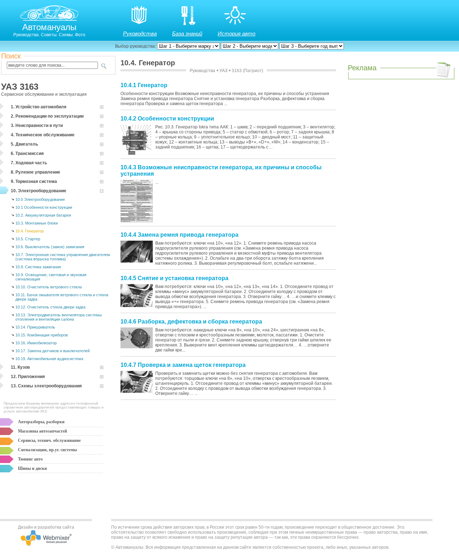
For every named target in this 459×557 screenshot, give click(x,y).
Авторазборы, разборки (41, 421)
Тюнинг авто (30, 459)
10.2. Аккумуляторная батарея (43, 215)
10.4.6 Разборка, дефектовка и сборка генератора (191, 321)
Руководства (140, 33)
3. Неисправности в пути (37, 125)
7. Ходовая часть (29, 162)
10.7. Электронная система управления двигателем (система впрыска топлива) (62, 256)
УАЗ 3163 (19, 86)
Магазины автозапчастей (42, 431)
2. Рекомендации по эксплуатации (47, 116)
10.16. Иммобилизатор (36, 343)
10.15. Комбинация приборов (41, 335)
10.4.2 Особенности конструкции (167, 118)
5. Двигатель (24, 144)
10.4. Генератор (29, 231)
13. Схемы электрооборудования (46, 385)
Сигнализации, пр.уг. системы (47, 449)
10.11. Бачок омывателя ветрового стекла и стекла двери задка (61, 297)
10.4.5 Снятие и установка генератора (174, 278)
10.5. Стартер (27, 239)
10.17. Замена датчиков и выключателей (52, 351)
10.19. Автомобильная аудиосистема (49, 359)
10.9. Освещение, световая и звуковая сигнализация (50, 277)
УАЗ (223, 70)
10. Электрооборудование (38, 190)
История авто (236, 33)
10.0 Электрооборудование (40, 199)
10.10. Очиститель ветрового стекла (48, 287)
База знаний (187, 33)
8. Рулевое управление (35, 172)
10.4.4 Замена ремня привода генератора (179, 235)
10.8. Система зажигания (38, 267)
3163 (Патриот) (247, 70)
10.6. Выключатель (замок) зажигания (49, 247)
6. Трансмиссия (27, 153)
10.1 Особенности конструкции (43, 207)
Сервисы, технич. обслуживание (49, 440)
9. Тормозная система (34, 181)
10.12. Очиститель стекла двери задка (50, 307)
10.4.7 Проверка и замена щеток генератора (183, 365)
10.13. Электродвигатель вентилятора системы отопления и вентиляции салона (58, 317)
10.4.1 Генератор (143, 85)
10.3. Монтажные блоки (36, 223)
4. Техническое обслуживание (43, 134)
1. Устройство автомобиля (38, 106)
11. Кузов (20, 367)
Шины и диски (32, 468)
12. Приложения (28, 376)
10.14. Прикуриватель (35, 327)
